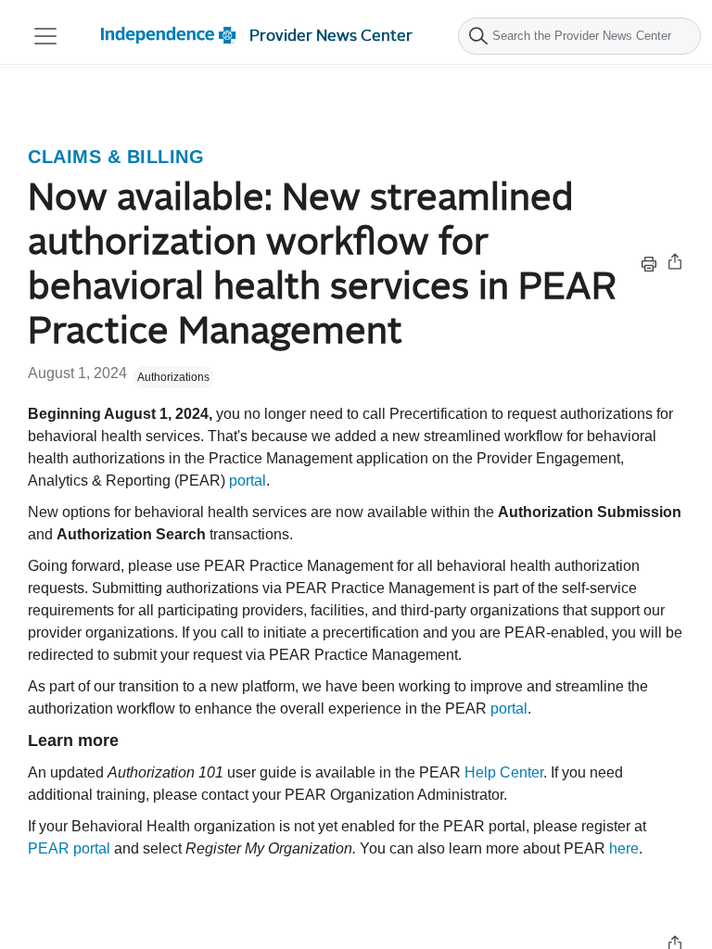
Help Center (503, 772)
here (624, 848)
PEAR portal (69, 848)
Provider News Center (331, 35)
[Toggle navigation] (45, 36)
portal (247, 480)
